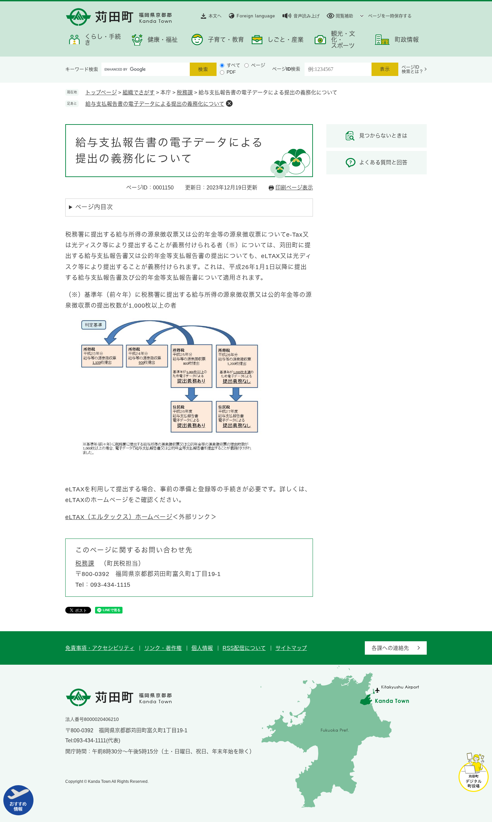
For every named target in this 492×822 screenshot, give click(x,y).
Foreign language (256, 15)
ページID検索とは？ (412, 69)
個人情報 (202, 648)
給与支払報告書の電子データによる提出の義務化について (154, 104)
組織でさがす (138, 92)
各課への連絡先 (390, 648)
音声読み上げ (307, 15)
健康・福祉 (163, 39)
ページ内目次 (94, 207)
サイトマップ (291, 648)
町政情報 (407, 39)
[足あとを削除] (229, 103)
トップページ (101, 92)
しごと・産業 (285, 39)
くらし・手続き (103, 39)
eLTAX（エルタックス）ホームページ (118, 517)
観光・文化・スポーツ (343, 39)
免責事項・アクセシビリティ (100, 648)
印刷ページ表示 (294, 187)
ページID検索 (286, 69)
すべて (233, 65)
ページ (258, 65)
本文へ (215, 15)
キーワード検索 (81, 69)
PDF (231, 72)
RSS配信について (244, 648)
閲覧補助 (344, 15)
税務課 (185, 92)
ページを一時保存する (390, 15)
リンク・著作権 (163, 648)
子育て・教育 (226, 39)
